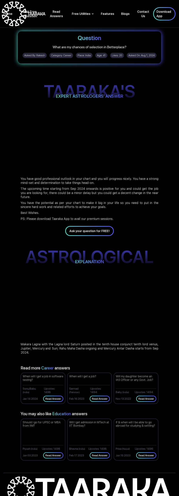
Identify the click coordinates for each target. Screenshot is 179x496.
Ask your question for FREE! (89, 231)
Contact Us (143, 14)
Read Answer (53, 398)
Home (7, 14)
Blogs (125, 14)
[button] (82, 13)
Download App (163, 14)
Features (107, 14)
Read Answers (56, 14)
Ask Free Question (30, 14)
